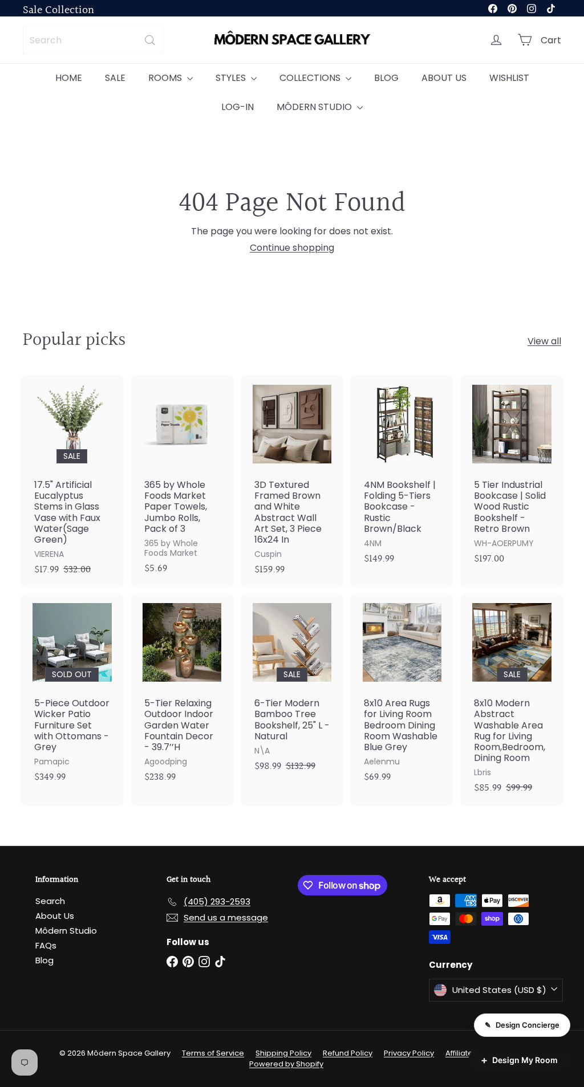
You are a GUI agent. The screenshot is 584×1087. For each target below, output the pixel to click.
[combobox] (93, 40)
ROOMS (166, 77)
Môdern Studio (66, 931)
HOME (68, 77)
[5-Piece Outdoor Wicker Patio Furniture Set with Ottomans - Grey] (72, 694)
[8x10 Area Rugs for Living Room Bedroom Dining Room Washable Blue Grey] (401, 694)
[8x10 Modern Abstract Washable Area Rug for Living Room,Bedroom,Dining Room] (512, 699)
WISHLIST (509, 77)
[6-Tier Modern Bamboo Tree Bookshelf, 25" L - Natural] (292, 688)
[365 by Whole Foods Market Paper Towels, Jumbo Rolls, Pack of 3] (182, 481)
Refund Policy (347, 1053)
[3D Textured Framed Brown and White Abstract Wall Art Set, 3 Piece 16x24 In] (292, 481)
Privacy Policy (409, 1053)
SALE (115, 77)
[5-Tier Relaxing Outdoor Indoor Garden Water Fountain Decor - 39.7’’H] (182, 694)
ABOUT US (444, 77)
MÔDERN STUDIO (315, 106)
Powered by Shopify (286, 1063)
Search (50, 901)
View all (544, 341)
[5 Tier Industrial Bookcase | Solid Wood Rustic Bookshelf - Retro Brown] (512, 476)
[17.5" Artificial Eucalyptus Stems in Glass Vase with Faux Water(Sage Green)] (72, 481)
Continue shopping (292, 247)
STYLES (232, 77)
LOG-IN (237, 106)
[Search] (150, 40)
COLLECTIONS (311, 77)
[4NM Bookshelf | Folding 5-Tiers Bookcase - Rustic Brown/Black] (401, 476)
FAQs (45, 945)
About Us (54, 916)
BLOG (386, 77)
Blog (44, 960)
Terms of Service (213, 1053)
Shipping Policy (283, 1053)
